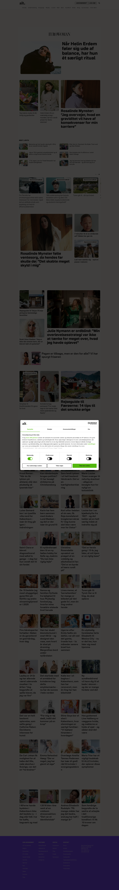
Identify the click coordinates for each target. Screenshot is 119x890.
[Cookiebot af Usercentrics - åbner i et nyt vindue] (89, 423)
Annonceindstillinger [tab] (69, 429)
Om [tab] (89, 429)
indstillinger (91, 444)
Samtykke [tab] (30, 429)
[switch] (49, 458)
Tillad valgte (59, 465)
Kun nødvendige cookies (34, 465)
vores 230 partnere (32, 437)
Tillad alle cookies (84, 465)
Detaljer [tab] (49, 429)
